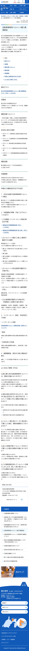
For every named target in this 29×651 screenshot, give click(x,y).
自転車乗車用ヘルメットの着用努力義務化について (15, 535)
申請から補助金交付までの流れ (12, 76)
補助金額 (6, 70)
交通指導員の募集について (11, 513)
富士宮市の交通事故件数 (10, 561)
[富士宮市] (4, 2)
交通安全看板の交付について (11, 545)
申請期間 (6, 73)
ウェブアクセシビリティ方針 (9, 636)
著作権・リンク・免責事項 (8, 639)
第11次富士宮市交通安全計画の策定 (14, 557)
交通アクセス (5, 607)
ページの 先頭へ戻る (24, 585)
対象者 (6, 64)
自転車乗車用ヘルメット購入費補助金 (14, 530)
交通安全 (21, 16)
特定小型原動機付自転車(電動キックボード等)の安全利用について (15, 541)
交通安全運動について (10, 553)
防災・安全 (15, 16)
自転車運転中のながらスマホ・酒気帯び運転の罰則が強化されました (15, 525)
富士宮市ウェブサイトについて (9, 633)
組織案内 (4, 602)
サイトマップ (5, 642)
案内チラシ (7, 61)
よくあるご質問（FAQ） (11, 79)
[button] (15, 1)
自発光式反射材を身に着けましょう (13, 549)
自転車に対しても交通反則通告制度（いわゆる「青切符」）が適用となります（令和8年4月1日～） (15, 519)
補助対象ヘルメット (9, 67)
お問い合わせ (5, 611)
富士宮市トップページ (6, 16)
